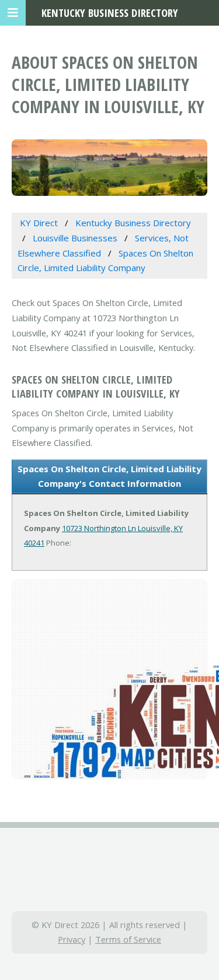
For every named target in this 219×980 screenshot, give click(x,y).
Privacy (71, 939)
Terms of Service (128, 939)
